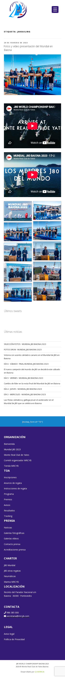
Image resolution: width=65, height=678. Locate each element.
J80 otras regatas (12, 570)
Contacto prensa (12, 544)
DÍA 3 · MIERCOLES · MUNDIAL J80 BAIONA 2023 (25, 394)
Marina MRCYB (11, 581)
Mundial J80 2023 (12, 449)
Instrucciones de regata (15, 488)
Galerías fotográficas (14, 533)
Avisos (7, 505)
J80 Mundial (9, 565)
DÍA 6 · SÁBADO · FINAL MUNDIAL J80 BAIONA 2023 (26, 363)
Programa (9, 493)
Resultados (9, 510)
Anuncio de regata (13, 483)
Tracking (8, 516)
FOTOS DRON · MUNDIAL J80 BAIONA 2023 (23, 349)
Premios (8, 499)
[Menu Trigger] (55, 9)
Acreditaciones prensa (15, 549)
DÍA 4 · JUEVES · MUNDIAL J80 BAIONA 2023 (23, 389)
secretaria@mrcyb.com (18, 616)
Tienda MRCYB (11, 465)
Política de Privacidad (14, 639)
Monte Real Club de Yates (16, 454)
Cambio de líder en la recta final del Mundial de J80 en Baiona (32, 383)
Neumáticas (10, 576)
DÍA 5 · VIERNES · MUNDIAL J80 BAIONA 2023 (23, 378)
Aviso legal (9, 633)
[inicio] (18, 9)
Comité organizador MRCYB (17, 460)
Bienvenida (9, 443)
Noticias (8, 527)
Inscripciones (10, 477)
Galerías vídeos (11, 538)
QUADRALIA (39, 672)
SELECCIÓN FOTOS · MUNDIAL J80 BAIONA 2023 (25, 344)
